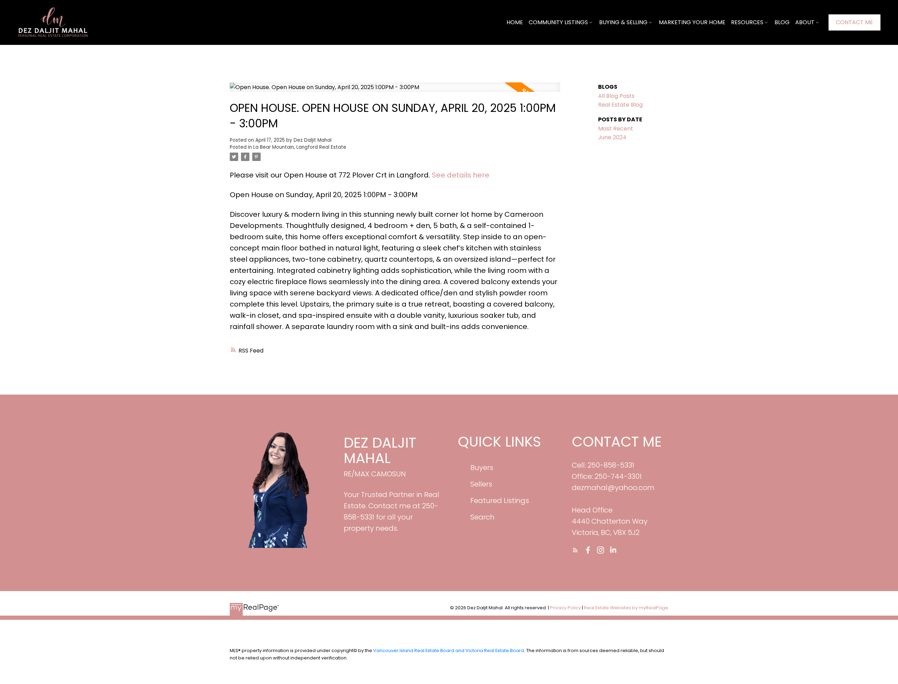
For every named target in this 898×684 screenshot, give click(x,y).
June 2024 (612, 137)
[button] (854, 22)
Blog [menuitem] (782, 22)
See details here (460, 175)
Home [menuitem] (515, 22)
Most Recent (615, 129)
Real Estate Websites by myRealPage (626, 608)
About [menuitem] (805, 22)
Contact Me (854, 22)
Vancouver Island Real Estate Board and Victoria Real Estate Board (448, 650)
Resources (747, 22)
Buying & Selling (623, 22)
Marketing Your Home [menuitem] (692, 22)
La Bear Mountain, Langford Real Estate (299, 147)
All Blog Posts (616, 96)
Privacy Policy (565, 608)
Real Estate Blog (620, 105)
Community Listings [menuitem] (558, 22)
